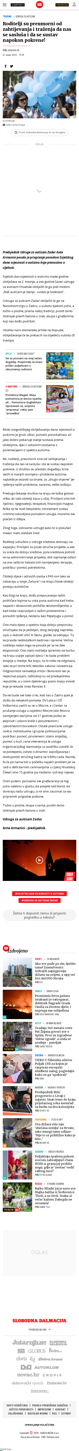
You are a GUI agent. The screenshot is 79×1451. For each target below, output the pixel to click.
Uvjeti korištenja (17, 1405)
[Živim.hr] (55, 1350)
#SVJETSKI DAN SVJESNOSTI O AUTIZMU (39, 893)
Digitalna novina (38, 1413)
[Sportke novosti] (21, 1350)
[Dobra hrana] (50, 1358)
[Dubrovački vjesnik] (28, 1383)
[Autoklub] (46, 1366)
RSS (54, 1413)
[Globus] (37, 1350)
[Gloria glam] (32, 1358)
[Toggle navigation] (4, 4)
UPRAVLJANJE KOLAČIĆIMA (39, 1424)
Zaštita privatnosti (21, 1409)
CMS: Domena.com (50, 1437)
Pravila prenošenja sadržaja (50, 1405)
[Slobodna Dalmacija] (39, 4)
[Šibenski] (39, 1391)
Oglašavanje (15, 1413)
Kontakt (60, 1409)
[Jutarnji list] (29, 1342)
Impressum (44, 1409)
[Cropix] (52, 1375)
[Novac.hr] (28, 1375)
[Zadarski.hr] (56, 1383)
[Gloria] (21, 1358)
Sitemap (66, 1413)
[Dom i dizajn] (26, 1366)
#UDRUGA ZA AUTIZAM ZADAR (39, 900)
